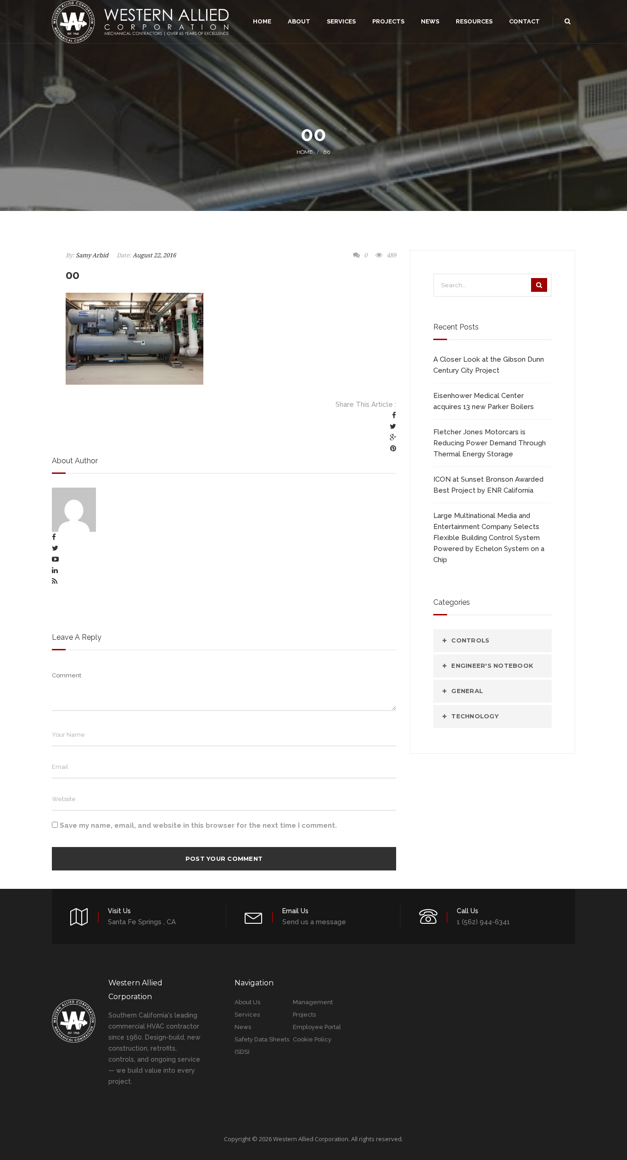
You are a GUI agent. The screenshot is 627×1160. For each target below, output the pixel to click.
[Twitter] (393, 426)
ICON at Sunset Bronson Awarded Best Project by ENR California (488, 485)
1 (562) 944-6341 (483, 922)
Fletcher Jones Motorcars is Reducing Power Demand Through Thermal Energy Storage (489, 443)
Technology (474, 716)
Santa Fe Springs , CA (142, 922)
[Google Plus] (393, 437)
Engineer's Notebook (492, 665)
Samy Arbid (92, 255)
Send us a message (314, 922)
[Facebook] (394, 415)
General (467, 690)
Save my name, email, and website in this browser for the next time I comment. (198, 825)
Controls (470, 640)
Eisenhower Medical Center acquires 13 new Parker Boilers (483, 401)
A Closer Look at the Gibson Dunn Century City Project (488, 365)
